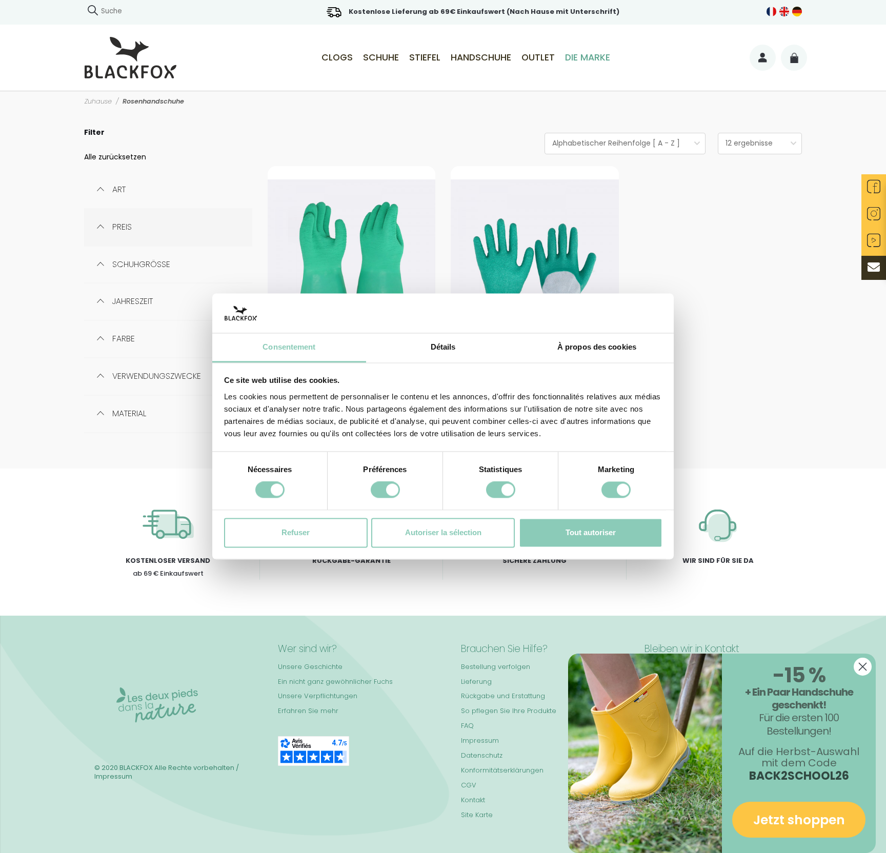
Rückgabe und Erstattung (503, 696)
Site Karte (477, 815)
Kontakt (473, 800)
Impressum (480, 740)
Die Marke (587, 57)
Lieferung (476, 681)
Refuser (295, 532)
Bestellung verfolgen (495, 667)
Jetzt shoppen (799, 820)
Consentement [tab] (289, 346)
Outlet (538, 57)
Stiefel (424, 57)
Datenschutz (481, 755)
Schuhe (381, 57)
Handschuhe (481, 57)
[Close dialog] (863, 667)
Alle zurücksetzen (115, 156)
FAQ (467, 725)
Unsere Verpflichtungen (317, 696)
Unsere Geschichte (310, 667)
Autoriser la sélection (443, 532)
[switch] (385, 490)
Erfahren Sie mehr (308, 711)
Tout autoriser (591, 532)
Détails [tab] (443, 346)
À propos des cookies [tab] (596, 346)
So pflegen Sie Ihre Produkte (508, 711)
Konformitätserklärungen (502, 770)
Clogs (337, 57)
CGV (468, 785)
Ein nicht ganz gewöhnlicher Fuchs (335, 681)
